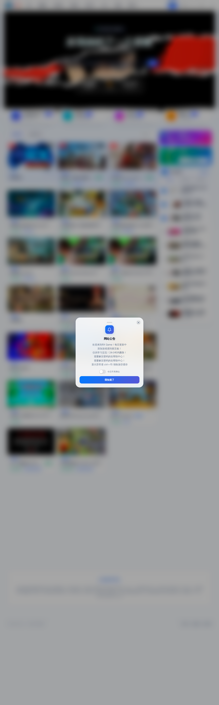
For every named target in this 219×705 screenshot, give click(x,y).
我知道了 (109, 379)
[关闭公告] (138, 322)
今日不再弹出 (113, 371)
